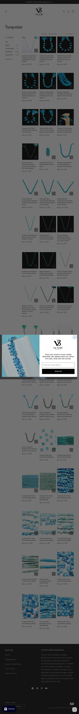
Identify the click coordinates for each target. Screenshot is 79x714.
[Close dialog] (74, 337)
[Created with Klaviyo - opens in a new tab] (39, 378)
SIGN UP (58, 371)
